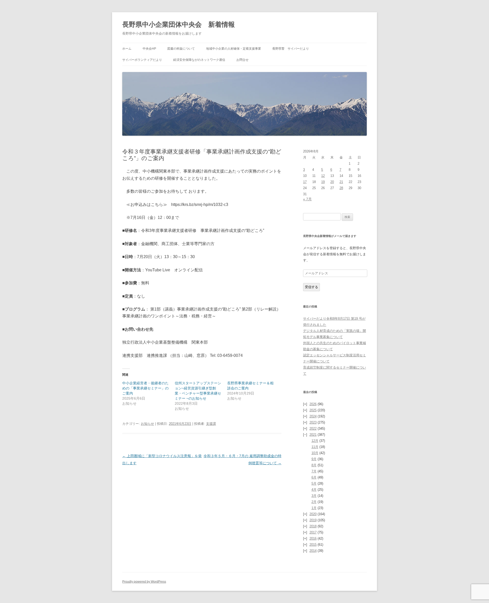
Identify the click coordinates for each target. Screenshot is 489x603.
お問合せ (242, 60)
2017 (313, 532)
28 (341, 188)
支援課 (211, 424)
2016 (313, 538)
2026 (313, 404)
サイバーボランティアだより (142, 60)
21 (341, 182)
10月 (314, 453)
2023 (313, 422)
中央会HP (149, 48)
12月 (314, 441)
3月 (314, 496)
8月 (314, 465)
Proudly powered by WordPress (144, 581)
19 (323, 182)
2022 (313, 428)
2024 (313, 416)
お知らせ (147, 424)
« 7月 (307, 199)
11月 (314, 447)
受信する (311, 287)
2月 (314, 502)
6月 (314, 477)
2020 (313, 514)
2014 (313, 551)
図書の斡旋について (181, 48)
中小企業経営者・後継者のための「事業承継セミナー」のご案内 (145, 388)
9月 (314, 459)
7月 (314, 471)
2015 (313, 544)
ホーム (126, 48)
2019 (313, 520)
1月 (314, 508)
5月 (314, 483)
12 (323, 176)
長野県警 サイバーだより (290, 48)
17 (305, 182)
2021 (313, 435)
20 (332, 182)
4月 (314, 490)
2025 (313, 410)
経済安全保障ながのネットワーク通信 (199, 60)
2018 (313, 526)
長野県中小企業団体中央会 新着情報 (178, 24)
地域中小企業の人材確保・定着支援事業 (233, 48)
